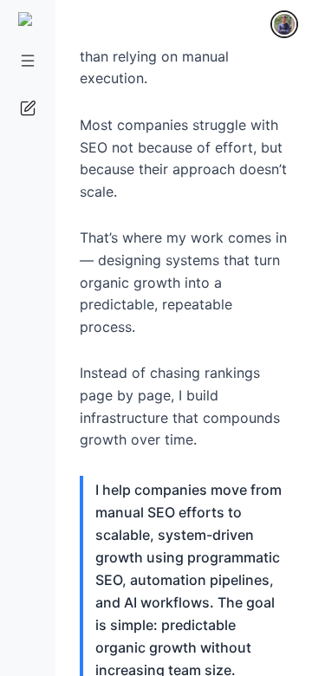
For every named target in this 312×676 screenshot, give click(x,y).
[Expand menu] (27, 60)
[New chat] (27, 108)
